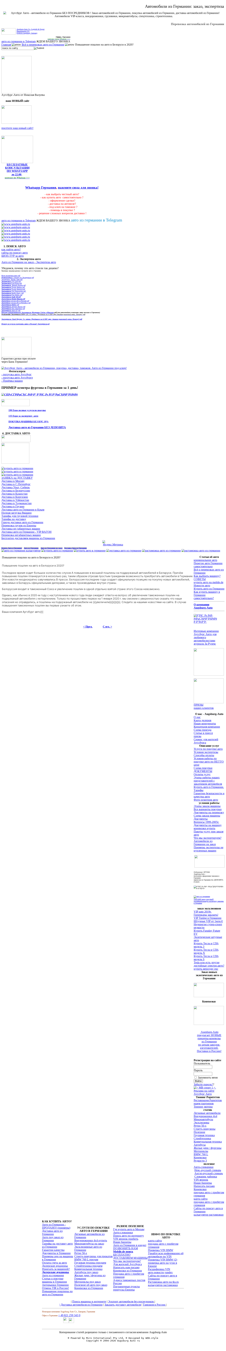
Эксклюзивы (201, 1122)
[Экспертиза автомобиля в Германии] (202, 896)
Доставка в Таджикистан (16, 503)
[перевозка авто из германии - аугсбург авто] (66, 1321)
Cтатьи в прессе (203, 733)
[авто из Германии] (57, 550)
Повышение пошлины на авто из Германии (57, 1293)
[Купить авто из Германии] (90, 550)
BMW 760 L (201, 1154)
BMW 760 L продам (86, 1259)
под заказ (101, 1284)
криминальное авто (205, 560)
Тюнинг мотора (203, 1106)
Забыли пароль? (203, 1084)
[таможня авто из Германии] (209, 866)
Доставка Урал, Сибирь (15, 487)
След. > (107, 626)
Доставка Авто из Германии (75, 548)
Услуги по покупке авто (208, 748)
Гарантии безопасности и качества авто (209, 795)
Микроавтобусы (203, 1119)
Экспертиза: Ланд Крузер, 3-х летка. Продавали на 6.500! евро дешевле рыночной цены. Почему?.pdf (41, 319)
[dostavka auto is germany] (15, 224)
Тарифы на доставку (13, 519)
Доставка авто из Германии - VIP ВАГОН (26, 531)
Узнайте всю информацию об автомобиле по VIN (165, 1255)
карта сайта (200, 1198)
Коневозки (200, 1157)
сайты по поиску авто (14, 252)
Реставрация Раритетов (208, 1100)
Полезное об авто (85, 1284)
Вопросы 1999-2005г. (206, 821)
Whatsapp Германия (40, 187)
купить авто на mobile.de (208, 582)
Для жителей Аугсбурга (127, 1264)
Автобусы (200, 1144)
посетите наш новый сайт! (17, 128)
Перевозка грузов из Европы (18, 525)
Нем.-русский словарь (207, 1170)
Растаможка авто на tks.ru (163, 1281)
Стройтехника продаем (88, 1265)
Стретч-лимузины (204, 1128)
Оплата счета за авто (54, 1262)
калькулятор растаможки (209, 1214)
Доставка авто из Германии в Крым (22, 509)
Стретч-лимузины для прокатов (93, 1256)
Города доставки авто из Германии (22, 522)
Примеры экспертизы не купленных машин (208, 849)
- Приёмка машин (12, 380)
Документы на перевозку (209, 812)
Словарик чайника (205, 1176)
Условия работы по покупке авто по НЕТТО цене (209, 761)
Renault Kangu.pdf (13, 285)
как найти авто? (11, 249)
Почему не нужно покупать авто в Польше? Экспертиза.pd (25, 324)
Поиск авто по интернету (128, 1235)
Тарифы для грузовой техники (19, 515)
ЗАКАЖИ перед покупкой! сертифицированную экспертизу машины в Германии (209, 901)
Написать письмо (204, 1186)
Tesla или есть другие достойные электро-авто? (209, 964)
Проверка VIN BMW (160, 1250)
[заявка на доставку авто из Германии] (16, 441)
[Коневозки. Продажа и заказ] (209, 1023)
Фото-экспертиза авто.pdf (10, 276)
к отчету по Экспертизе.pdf (17, 277)
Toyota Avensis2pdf (13, 289)
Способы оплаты (204, 755)
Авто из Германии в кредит (129, 1245)
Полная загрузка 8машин (16, 512)
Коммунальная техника (208, 1141)
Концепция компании (207, 726)
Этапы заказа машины (207, 806)
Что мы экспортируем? (127, 1261)
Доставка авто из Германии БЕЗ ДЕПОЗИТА (37, 427)
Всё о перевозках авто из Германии (43, 44)
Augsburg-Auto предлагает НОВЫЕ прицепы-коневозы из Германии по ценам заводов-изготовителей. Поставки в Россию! (209, 1042)
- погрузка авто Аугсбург (16, 374)
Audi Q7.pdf (10, 310)
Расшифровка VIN (159, 1269)
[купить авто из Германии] (15, 462)
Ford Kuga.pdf (11, 283)
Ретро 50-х (200, 1125)
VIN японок (201, 1179)
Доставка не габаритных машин (20, 528)
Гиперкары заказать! (206, 914)
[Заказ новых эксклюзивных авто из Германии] (209, 996)
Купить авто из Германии (209, 588)
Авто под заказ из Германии (52, 1239)
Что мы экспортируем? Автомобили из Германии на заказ (207, 841)
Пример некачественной (11, 312)
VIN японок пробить (125, 1238)
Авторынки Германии (55, 1284)
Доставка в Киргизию (14, 496)
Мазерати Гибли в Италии (37, 312)
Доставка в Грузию (12, 506)
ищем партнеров (204, 1103)
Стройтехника (202, 1138)
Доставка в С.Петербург (16, 484)
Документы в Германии (56, 1253)
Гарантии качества (53, 1249)
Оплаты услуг (202, 774)
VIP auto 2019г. (203, 911)
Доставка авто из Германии (52, 1232)
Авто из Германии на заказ (52, 548)
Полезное (199, 1132)
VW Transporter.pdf (13, 291)
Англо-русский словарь (208, 1173)
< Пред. (88, 626)
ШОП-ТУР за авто (12, 255)
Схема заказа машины (207, 815)
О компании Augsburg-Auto (203, 606)
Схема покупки (203, 767)
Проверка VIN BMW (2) (162, 1259)
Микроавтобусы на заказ (89, 1243)
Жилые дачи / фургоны (207, 1147)
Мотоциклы (201, 1151)
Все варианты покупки (208, 809)
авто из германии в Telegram (18, 41)
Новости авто (202, 585)
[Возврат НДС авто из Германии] (201, 550)
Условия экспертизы (206, 752)
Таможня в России (154, 1304)
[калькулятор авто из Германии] (21, 550)
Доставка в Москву (13, 481)
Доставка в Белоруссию (15, 490)
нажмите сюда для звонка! (78, 187)
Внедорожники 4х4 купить (90, 1240)
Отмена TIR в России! (55, 1288)
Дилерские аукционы (55, 1265)
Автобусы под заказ (86, 1272)
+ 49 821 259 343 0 (69, 1315)
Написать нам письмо (126, 1267)
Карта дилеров (202, 720)
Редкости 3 (200, 1160)
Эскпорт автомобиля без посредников (131, 1301)
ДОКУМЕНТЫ (203, 771)
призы (197, 736)
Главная (6, 44)
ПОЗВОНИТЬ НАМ (125, 1248)
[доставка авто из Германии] (123, 550)
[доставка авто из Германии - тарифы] (17, 471)
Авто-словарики (203, 1167)
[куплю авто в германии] (209, 621)
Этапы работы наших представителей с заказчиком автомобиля (208, 780)
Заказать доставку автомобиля (123, 1304)
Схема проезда (202, 729)
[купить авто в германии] (39, 394)
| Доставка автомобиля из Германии (81, 1304)
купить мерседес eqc (206, 968)
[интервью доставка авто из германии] (209, 674)
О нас (197, 717)
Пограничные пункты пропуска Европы (126, 1288)
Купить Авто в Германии (11, 548)
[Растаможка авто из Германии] (161, 550)
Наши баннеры (203, 1182)
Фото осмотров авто (206, 799)
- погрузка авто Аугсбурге (17, 377)
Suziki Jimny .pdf (12, 293)
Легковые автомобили (207, 1113)
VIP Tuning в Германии (207, 917)
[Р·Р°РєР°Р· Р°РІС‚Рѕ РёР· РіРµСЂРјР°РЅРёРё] (16, 122)
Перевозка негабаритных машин (21, 535)
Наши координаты (205, 723)
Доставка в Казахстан (14, 493)
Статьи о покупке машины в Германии (54, 1280)
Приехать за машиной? (56, 1269)
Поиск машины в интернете (89, 1301)
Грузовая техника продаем (90, 1262)
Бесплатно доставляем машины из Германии (28, 538)
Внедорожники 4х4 (205, 1116)
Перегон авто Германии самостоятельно (208, 565)
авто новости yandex (160, 1272)
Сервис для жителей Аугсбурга (206, 741)
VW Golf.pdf (11, 281)
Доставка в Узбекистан (15, 500)
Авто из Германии (31, 548)
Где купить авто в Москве (128, 1229)
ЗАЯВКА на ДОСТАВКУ (17, 477)
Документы (201, 818)
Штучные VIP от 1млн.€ (208, 921)
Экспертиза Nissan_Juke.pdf (11, 279)
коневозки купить (204, 828)
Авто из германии (53, 1275)
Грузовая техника (204, 1135)
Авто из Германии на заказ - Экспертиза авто (28, 262)
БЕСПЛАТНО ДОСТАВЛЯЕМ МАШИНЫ (130, 1256)
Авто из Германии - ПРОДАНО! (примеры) (56, 1226)
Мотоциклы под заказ (87, 1281)
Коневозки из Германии (88, 1288)
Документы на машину (208, 825)
